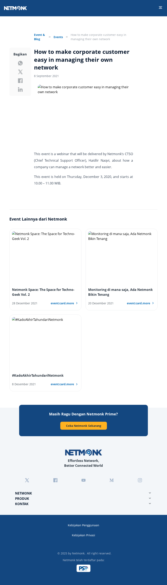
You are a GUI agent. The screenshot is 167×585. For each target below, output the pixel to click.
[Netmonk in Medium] (111, 480)
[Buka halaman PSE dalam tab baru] (83, 568)
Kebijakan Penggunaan (83, 525)
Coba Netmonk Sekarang (83, 426)
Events (58, 37)
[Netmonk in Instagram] (139, 480)
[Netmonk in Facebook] (55, 480)
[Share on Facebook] (20, 80)
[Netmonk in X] (27, 480)
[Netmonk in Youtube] (83, 480)
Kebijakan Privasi (83, 535)
